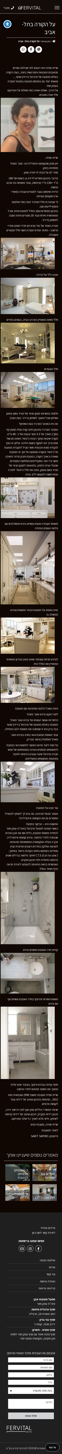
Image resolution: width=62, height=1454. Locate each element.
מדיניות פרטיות (47, 1288)
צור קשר (50, 1274)
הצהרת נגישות (47, 1281)
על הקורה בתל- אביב (38, 28)
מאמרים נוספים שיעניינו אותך (32, 1155)
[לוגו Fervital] (31, 7)
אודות (52, 1267)
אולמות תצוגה (47, 1260)
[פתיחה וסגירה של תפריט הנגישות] (7, 24)
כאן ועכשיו (45, 41)
